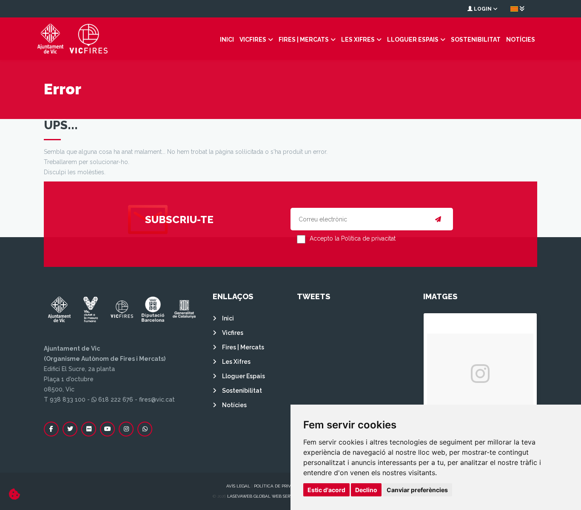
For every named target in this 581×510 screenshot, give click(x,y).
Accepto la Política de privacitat (353, 238)
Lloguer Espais (413, 39)
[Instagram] (126, 429)
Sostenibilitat (476, 39)
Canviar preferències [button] (417, 489)
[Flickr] (88, 429)
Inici (227, 39)
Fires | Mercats (304, 39)
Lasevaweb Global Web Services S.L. (268, 496)
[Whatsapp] (144, 429)
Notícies (520, 39)
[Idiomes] (517, 8)
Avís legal (238, 486)
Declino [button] (366, 489)
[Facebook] (51, 429)
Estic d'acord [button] (326, 489)
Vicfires (252, 39)
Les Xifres (358, 39)
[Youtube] (107, 429)
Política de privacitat (280, 486)
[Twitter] (70, 429)
